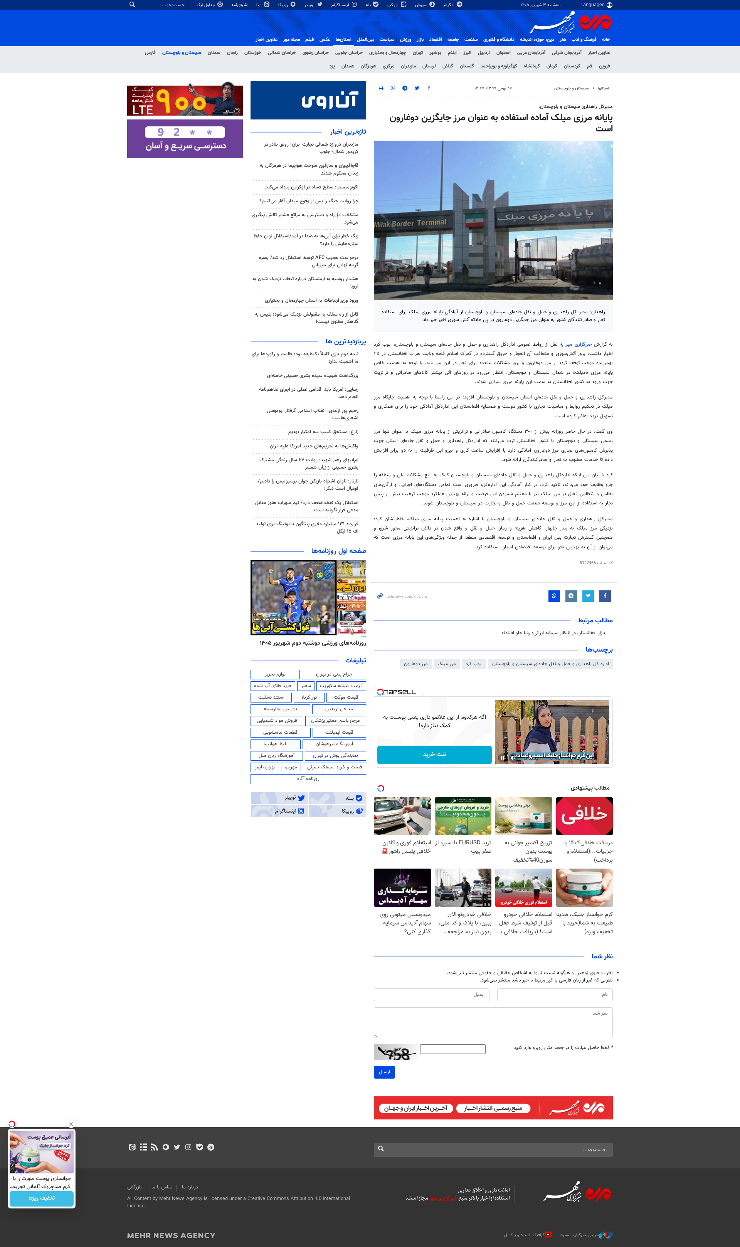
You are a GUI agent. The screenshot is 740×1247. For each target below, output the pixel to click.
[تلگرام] (210, 1148)
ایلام (452, 53)
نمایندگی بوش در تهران (335, 756)
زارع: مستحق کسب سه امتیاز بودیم (323, 432)
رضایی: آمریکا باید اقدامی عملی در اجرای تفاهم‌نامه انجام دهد (308, 393)
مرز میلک (446, 664)
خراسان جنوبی (349, 53)
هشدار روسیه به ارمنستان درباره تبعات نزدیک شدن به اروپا (305, 282)
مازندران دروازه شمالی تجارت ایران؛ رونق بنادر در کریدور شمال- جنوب (311, 148)
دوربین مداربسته (280, 709)
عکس (325, 40)
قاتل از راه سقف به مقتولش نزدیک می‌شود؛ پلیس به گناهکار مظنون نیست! (306, 318)
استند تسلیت (271, 697)
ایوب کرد (474, 664)
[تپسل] (380, 692)
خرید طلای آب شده (273, 686)
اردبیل (484, 53)
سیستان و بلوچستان (181, 53)
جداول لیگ (206, 5)
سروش (421, 5)
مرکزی (388, 66)
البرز (467, 53)
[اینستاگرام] (188, 1148)
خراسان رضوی (316, 53)
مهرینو (291, 767)
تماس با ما (161, 1187)
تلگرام (450, 5)
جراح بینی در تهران (334, 674)
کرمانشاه (532, 66)
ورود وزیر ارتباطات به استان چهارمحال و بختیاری (311, 300)
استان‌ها (344, 40)
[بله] (199, 1148)
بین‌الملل (365, 40)
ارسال (384, 1072)
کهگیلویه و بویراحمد (499, 66)
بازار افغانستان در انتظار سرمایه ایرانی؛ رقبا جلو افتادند (553, 633)
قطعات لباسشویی (280, 732)
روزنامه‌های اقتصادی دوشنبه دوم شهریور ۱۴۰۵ (310, 643)
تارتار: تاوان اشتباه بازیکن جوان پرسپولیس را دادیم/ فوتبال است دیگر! (308, 484)
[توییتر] (177, 1148)
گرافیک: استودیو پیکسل (524, 1235)
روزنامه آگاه (308, 779)
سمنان (214, 53)
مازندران (408, 66)
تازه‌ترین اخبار (348, 132)
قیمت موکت (346, 697)
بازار (420, 40)
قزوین (604, 66)
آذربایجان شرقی (567, 53)
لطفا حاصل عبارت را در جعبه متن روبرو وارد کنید (563, 1048)
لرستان (429, 66)
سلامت (471, 40)
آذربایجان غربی (531, 53)
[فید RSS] (154, 1148)
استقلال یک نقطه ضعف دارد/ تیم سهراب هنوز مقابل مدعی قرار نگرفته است (306, 506)
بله (369, 5)
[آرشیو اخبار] (143, 1148)
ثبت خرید (434, 755)
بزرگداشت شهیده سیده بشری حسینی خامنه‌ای (312, 376)
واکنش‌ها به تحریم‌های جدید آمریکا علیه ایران (314, 446)
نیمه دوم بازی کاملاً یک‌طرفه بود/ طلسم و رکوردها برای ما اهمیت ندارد (305, 357)
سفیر (306, 686)
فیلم (309, 40)
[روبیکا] (166, 1148)
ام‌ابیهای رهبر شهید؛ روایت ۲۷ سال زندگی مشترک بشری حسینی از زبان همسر (308, 463)
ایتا (259, 5)
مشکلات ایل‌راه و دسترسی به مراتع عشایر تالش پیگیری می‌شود (305, 218)
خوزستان (252, 53)
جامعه (453, 40)
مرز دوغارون (416, 664)
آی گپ (393, 5)
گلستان (467, 66)
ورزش (405, 40)
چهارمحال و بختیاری (387, 53)
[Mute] (513, 758)
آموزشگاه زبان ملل (276, 756)
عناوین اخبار (599, 53)
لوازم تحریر (275, 674)
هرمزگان (368, 66)
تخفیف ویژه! (42, 1199)
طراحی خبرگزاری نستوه (579, 1235)
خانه (606, 40)
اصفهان (503, 53)
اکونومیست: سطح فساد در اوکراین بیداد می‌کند (312, 187)
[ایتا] (132, 1148)
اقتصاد (435, 40)
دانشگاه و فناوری (499, 40)
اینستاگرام (340, 5)
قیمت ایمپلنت (339, 732)
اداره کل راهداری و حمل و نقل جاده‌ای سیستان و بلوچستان (550, 664)
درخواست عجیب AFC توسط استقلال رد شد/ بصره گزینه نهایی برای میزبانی (308, 261)
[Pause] (502, 758)
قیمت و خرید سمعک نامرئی (334, 767)
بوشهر (435, 53)
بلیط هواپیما (276, 744)
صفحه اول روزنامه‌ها (338, 551)
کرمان (552, 66)
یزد (332, 66)
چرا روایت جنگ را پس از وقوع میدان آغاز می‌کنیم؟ (308, 201)
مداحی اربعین (339, 709)
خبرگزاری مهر (578, 344)
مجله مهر (291, 40)
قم (589, 66)
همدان (347, 66)
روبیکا (283, 5)
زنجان (232, 53)
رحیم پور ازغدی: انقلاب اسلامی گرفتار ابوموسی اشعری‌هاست (312, 414)
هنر (563, 40)
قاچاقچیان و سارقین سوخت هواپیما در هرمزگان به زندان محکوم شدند (309, 169)
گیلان (447, 66)
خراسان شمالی (282, 53)
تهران (418, 53)
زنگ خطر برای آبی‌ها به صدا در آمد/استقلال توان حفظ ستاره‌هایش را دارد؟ (306, 239)
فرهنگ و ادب (584, 40)
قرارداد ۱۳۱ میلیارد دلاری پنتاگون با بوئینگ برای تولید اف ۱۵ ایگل (307, 527)
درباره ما (190, 1187)
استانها (603, 88)
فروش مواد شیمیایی (277, 720)
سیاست (387, 40)
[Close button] (71, 1124)
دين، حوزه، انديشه (537, 40)
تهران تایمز (265, 767)
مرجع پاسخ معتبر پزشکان (335, 720)
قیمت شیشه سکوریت (341, 686)
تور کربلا (309, 697)
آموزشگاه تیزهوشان (334, 744)
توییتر (310, 5)
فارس (150, 53)
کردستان (572, 66)
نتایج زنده (240, 5)
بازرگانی (134, 1187)
